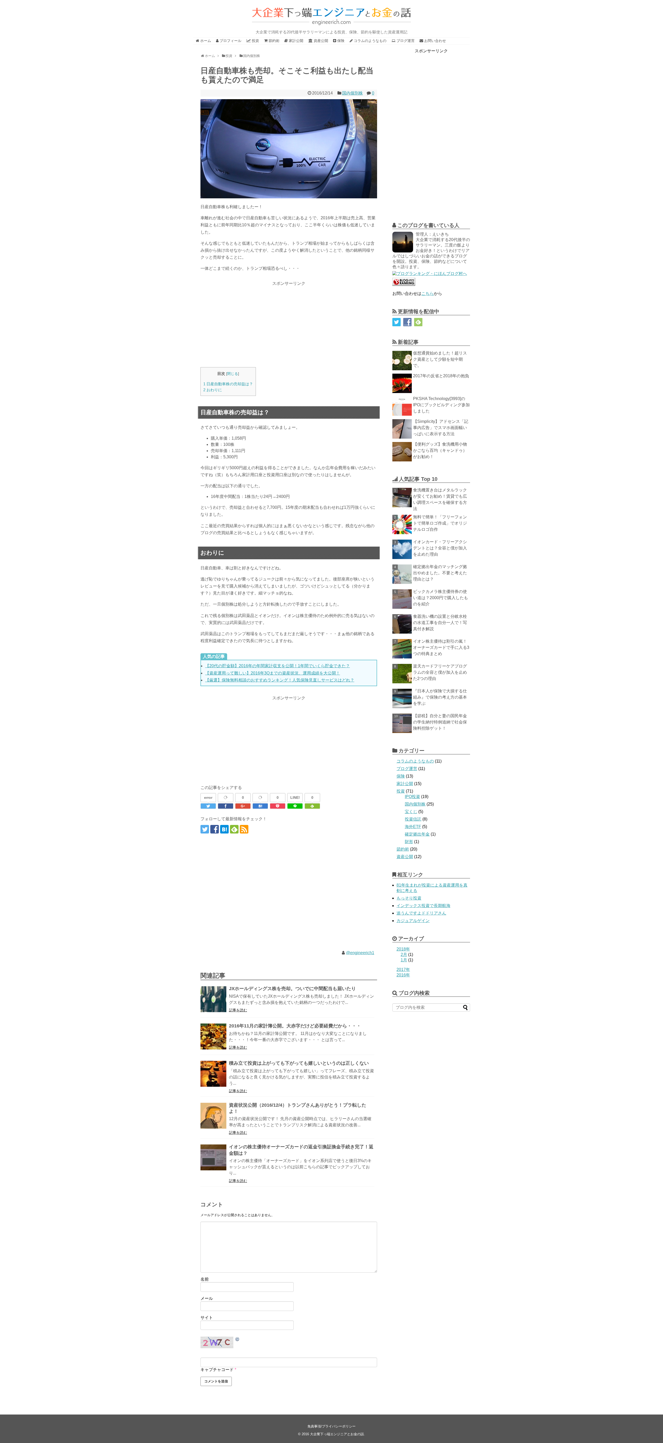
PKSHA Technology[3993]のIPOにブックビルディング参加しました (441, 404)
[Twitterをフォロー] (204, 829)
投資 (401, 791)
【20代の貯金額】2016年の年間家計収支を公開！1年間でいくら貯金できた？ (277, 666)
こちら (427, 293)
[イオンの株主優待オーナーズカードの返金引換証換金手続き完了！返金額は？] (213, 1157)
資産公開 (405, 856)
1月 (404, 960)
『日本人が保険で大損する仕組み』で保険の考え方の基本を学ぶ (440, 697)
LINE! (295, 797)
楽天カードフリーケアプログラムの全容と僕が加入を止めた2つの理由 (440, 672)
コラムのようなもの (415, 761)
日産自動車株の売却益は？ (228, 384)
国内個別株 (352, 93)
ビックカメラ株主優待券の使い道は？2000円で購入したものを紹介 (440, 597)
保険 (401, 776)
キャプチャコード (217, 1369)
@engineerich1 (360, 953)
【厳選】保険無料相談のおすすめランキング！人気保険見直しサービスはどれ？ (279, 680)
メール (206, 1298)
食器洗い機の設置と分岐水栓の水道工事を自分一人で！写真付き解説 (440, 622)
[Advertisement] (288, 323)
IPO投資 (412, 796)
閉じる (232, 374)
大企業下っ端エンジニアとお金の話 (337, 1434)
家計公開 (405, 783)
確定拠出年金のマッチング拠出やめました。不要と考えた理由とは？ (440, 572)
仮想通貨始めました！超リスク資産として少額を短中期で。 (440, 359)
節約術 (403, 849)
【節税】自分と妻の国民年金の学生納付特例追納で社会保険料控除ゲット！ (440, 722)
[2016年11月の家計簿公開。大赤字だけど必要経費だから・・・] (213, 1036)
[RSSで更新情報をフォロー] (244, 829)
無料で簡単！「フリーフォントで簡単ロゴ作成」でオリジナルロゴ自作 (440, 523)
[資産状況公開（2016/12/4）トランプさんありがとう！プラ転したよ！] (213, 1116)
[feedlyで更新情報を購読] (234, 829)
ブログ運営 (407, 768)
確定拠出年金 (417, 834)
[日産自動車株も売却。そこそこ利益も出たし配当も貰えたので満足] (260, 806)
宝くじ (411, 811)
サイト (206, 1317)
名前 (204, 1279)
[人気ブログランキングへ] (403, 284)
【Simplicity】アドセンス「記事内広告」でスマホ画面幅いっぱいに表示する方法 (440, 427)
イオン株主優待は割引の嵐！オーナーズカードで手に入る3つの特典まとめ (441, 647)
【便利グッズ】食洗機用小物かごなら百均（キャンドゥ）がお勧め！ (440, 450)
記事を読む (238, 1010)
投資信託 (413, 819)
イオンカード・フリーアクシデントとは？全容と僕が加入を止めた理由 (440, 548)
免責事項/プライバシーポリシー (331, 1426)
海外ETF (413, 826)
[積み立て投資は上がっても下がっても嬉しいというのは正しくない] (213, 1074)
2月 (404, 954)
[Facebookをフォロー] (214, 829)
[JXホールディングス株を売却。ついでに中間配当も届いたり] (213, 999)
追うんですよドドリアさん (421, 913)
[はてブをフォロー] (224, 829)
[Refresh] (237, 1339)
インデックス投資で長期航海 (423, 905)
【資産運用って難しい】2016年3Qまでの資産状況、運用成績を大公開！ (272, 673)
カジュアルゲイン (413, 920)
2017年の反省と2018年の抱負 (441, 376)
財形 (409, 841)
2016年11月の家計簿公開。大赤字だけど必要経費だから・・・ (295, 1025)
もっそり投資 (409, 898)
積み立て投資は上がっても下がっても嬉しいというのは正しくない (299, 1063)
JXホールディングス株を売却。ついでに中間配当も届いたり (292, 988)
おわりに (212, 390)
